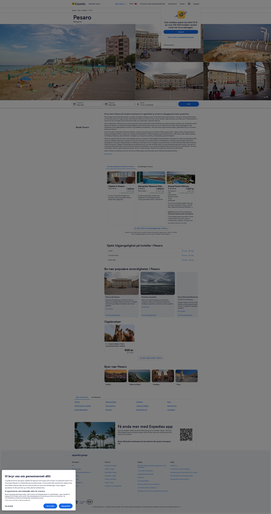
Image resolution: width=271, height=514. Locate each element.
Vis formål (9, 506)
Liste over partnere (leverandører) (17, 500)
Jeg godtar (65, 506)
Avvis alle (50, 506)
